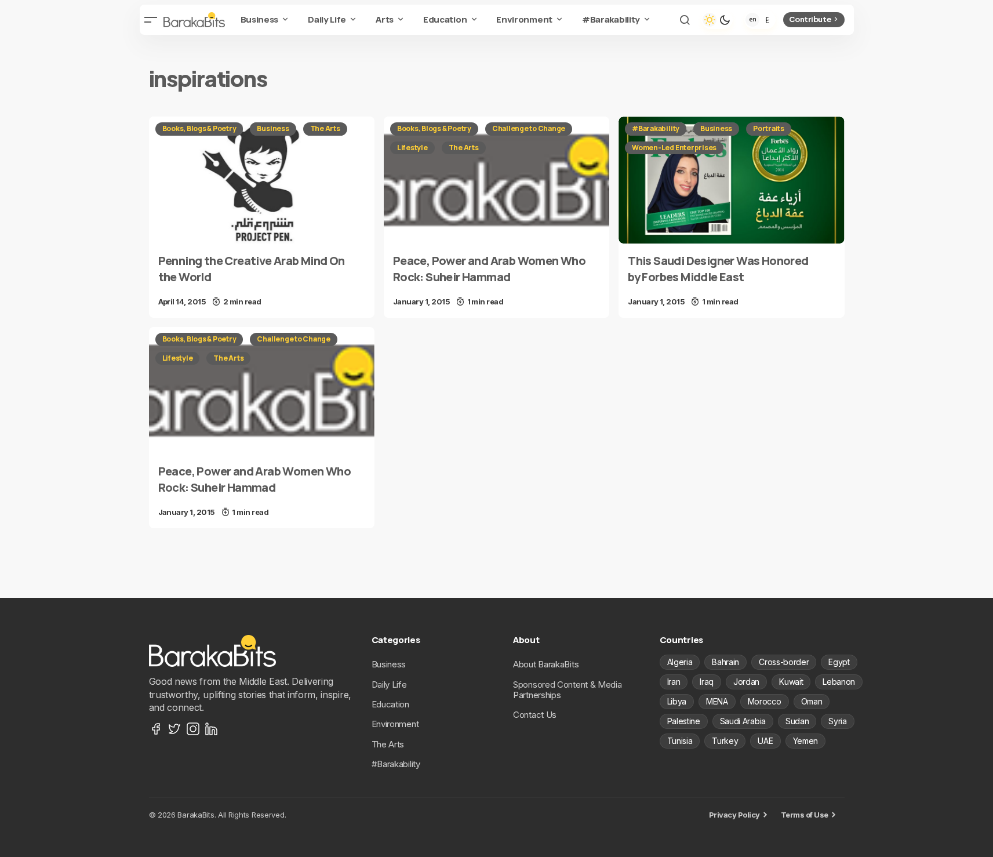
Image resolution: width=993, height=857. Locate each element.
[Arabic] (767, 20)
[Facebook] (156, 729)
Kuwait (791, 682)
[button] (151, 20)
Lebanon (839, 682)
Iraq (707, 682)
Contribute (810, 19)
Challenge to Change (528, 128)
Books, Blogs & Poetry (199, 128)
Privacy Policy (734, 814)
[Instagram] (193, 729)
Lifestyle (412, 147)
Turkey (725, 741)
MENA (717, 701)
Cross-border (784, 662)
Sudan (797, 721)
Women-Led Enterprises (674, 147)
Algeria (680, 662)
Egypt (838, 662)
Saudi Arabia (743, 721)
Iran (674, 682)
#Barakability (655, 128)
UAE (765, 741)
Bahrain (725, 662)
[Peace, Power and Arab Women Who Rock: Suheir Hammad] (496, 180)
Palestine (683, 721)
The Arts (325, 128)
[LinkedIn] (211, 729)
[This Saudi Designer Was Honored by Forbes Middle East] (731, 180)
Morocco (764, 701)
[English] (752, 20)
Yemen (805, 741)
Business (273, 128)
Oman (812, 701)
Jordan (746, 682)
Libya (676, 701)
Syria (837, 721)
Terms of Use (804, 814)
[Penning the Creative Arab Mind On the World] (261, 180)
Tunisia (680, 741)
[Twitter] (174, 729)
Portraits (768, 128)
